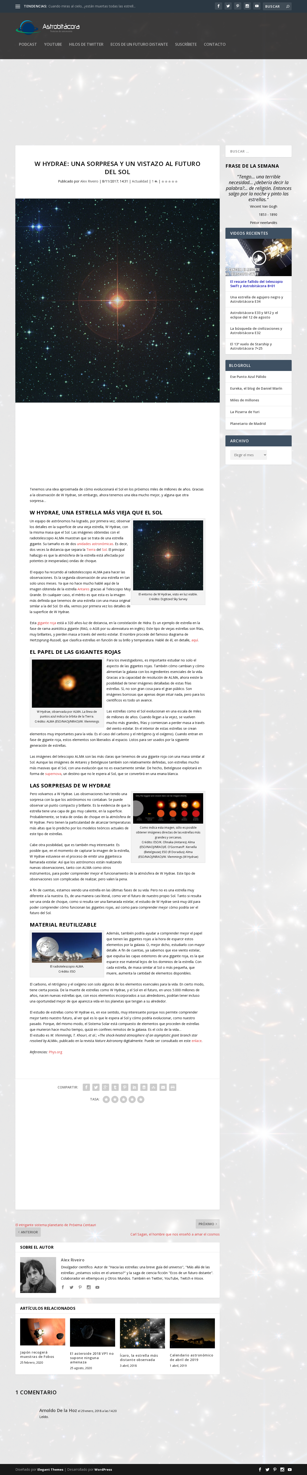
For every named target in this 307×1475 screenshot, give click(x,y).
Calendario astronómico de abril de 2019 (191, 1357)
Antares (83, 589)
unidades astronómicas (95, 543)
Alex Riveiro (89, 181)
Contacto (215, 44)
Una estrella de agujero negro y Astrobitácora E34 (256, 299)
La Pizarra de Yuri (245, 412)
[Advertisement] (153, 102)
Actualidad (140, 181)
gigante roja (46, 623)
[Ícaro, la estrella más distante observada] (142, 1333)
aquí (194, 640)
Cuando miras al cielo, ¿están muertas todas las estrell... (92, 6)
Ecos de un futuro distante (139, 44)
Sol (104, 549)
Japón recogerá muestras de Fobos (37, 1354)
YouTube (53, 44)
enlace (197, 1040)
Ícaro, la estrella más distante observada (139, 1357)
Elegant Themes (50, 1469)
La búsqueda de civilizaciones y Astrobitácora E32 (256, 330)
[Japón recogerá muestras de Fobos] (42, 1331)
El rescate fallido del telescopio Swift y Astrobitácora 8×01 (256, 283)
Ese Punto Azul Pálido (248, 376)
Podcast (28, 44)
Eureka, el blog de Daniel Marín (256, 388)
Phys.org (55, 1052)
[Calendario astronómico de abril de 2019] (192, 1333)
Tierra (90, 549)
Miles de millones (244, 400)
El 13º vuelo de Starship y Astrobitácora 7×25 (251, 346)
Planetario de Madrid (248, 423)
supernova (53, 773)
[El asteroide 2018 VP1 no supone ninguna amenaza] (92, 1332)
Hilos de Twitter (86, 44)
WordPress (103, 1469)
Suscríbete (186, 44)
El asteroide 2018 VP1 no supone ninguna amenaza (92, 1357)
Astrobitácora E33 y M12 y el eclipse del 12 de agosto (254, 315)
